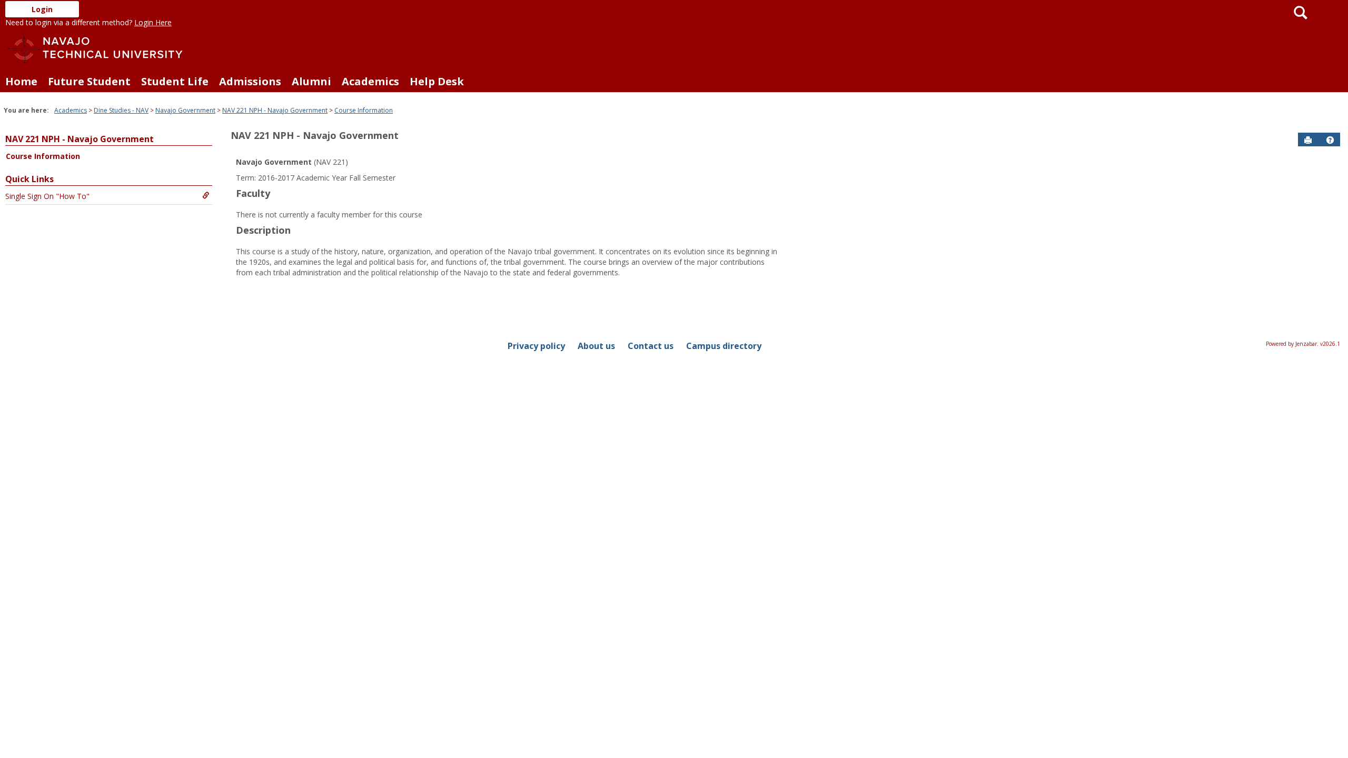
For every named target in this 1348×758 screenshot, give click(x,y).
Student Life (175, 81)
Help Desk (437, 81)
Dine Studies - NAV (121, 110)
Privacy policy (536, 346)
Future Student (89, 81)
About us (596, 346)
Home (21, 81)
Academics (370, 81)
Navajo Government (185, 110)
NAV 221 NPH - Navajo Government (275, 110)
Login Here (153, 22)
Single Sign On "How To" (47, 196)
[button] (1330, 140)
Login (42, 9)
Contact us (650, 346)
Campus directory (723, 346)
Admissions (250, 81)
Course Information (363, 110)
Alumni (311, 81)
